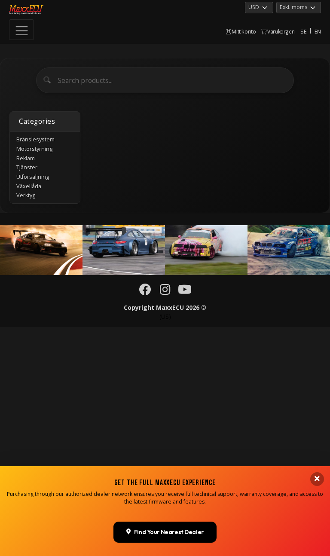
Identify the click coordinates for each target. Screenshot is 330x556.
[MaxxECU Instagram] (165, 291)
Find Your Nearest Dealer (169, 532)
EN (318, 31)
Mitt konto (243, 31)
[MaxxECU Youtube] (184, 291)
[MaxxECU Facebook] (145, 291)
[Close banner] (317, 479)
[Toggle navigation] (21, 29)
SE (303, 31)
